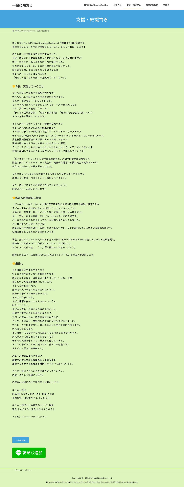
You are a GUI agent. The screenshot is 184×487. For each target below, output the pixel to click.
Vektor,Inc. (122, 482)
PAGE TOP (177, 469)
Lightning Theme (79, 482)
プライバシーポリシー (23, 470)
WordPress (62, 482)
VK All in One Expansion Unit (101, 482)
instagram (20, 440)
